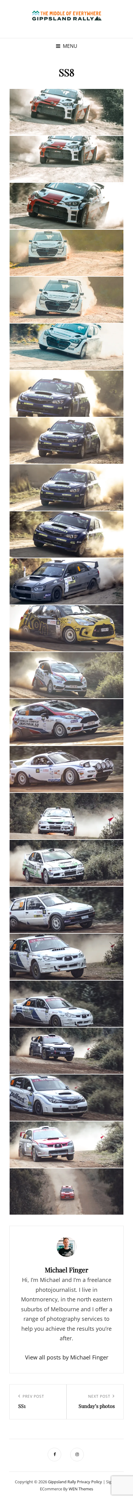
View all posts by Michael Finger (66, 1357)
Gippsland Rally (62, 1481)
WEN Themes (81, 1489)
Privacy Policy (89, 1481)
